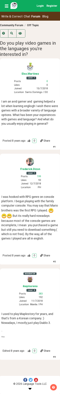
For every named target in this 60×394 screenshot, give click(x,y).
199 (39, 176)
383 (41, 293)
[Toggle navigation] (6, 6)
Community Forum (11, 25)
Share (47, 140)
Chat (27, 16)
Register (51, 5)
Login (40, 5)
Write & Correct (11, 16)
